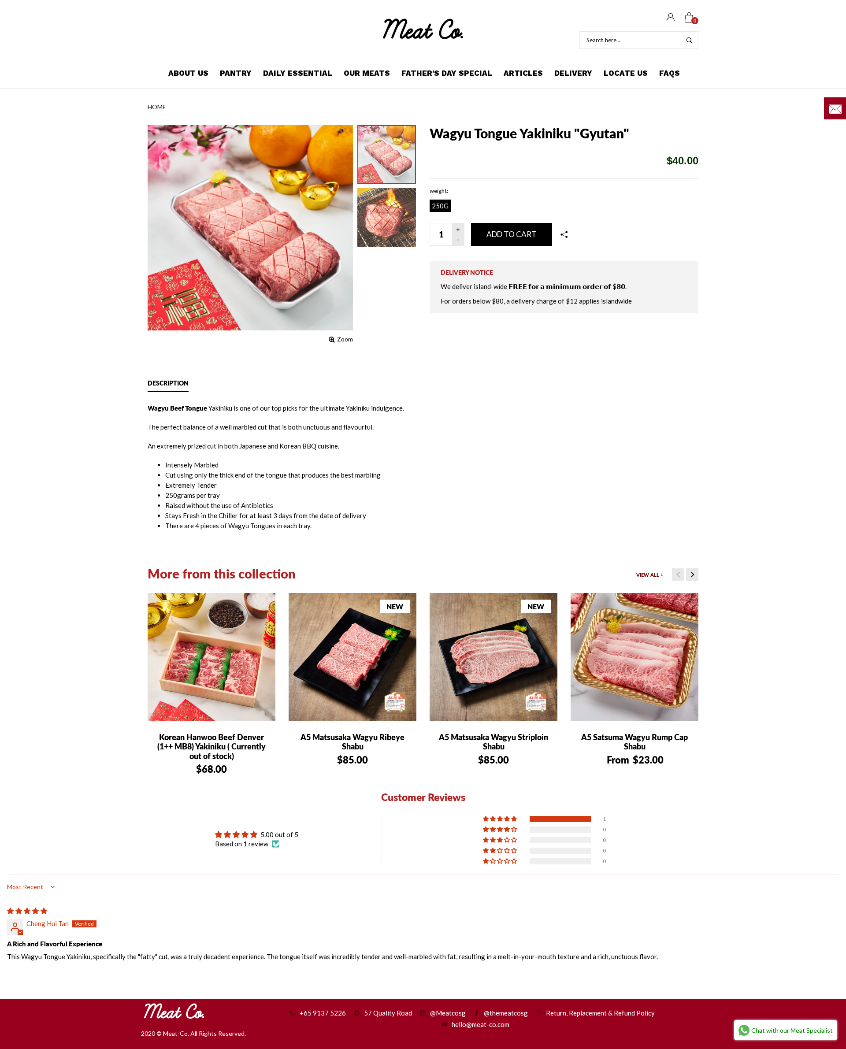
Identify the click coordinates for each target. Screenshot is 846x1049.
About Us (188, 73)
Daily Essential (297, 73)
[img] (27, 911)
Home (157, 107)
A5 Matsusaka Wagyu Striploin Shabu (493, 742)
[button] (500, 819)
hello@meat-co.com (480, 1024)
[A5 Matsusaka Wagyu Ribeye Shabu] (352, 657)
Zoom (345, 339)
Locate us (626, 73)
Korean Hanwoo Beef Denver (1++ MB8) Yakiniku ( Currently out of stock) (211, 746)
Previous (678, 574)
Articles (523, 73)
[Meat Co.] (423, 28)
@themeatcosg (506, 1013)
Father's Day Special (446, 73)
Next (692, 574)
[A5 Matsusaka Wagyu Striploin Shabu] (493, 657)
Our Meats (367, 73)
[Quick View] (169, 606)
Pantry (236, 73)
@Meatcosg (448, 1013)
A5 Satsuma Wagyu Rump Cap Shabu (634, 742)
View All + (649, 575)
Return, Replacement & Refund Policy (600, 1013)
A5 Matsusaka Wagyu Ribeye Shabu (352, 742)
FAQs (669, 73)
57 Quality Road (388, 1013)
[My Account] (671, 18)
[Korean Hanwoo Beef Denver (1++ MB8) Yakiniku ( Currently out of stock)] (211, 657)
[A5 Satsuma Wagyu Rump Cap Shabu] (634, 657)
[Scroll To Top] (822, 986)
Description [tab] (168, 383)
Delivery (573, 73)
